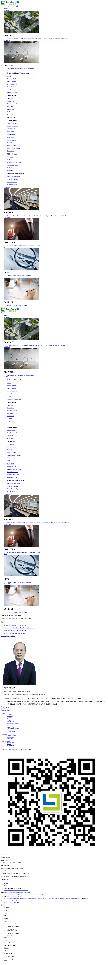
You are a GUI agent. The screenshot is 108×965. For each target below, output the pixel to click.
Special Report (10, 737)
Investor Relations (11, 745)
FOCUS (6, 70)
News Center (4, 734)
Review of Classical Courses (14, 216)
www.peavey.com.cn (83, 898)
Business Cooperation (12, 305)
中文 (17, 6)
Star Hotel (9, 112)
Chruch (9, 89)
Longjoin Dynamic (11, 275)
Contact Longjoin (22, 305)
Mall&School (10, 109)
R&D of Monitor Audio (13, 168)
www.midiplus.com (9, 890)
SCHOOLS (7, 187)
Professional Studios (12, 78)
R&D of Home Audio (12, 165)
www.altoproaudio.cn (59, 898)
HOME (6, 8)
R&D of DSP (10, 157)
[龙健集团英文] (10, 311)
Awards (24, 38)
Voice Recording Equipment (14, 148)
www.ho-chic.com (8, 894)
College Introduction (49, 216)
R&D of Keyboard (11, 159)
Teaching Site (32, 216)
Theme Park (10, 98)
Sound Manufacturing (12, 182)
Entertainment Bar (11, 81)
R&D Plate (32, 68)
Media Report (27, 275)
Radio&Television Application (14, 92)
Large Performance (12, 123)
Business (3, 725)
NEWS (5, 247)
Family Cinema (11, 87)
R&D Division (10, 727)
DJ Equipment (10, 151)
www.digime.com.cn (9, 898)
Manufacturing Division (13, 728)
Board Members (11, 245)
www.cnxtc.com (15, 902)
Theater (9, 76)
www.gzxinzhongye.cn (39, 894)
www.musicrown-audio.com (21, 890)
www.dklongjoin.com (19, 898)
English (6, 883)
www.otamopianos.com (28, 894)
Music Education (11, 128)
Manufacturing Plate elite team (27, 628)
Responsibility (33, 38)
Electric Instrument (11, 140)
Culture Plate (26, 68)
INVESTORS (7, 217)
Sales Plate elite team (20, 630)
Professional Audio (11, 137)
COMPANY (7, 10)
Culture (20, 38)
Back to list (3, 636)
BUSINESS (7, 40)
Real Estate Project (11, 117)
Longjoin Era (51, 38)
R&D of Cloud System (12, 170)
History (28, 38)
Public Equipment (11, 145)
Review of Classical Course (62, 216)
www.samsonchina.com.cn (71, 898)
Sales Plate (20, 68)
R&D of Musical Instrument (14, 162)
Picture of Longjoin (42, 38)
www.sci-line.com (40, 898)
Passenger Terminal (12, 103)
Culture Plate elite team (22, 633)
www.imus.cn (7, 902)
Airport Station (10, 101)
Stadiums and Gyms (12, 84)
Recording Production (12, 126)
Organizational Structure (61, 38)
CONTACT (7, 277)
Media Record (10, 131)
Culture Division (11, 731)
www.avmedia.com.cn (30, 898)
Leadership (15, 38)
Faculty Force (25, 216)
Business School (11, 742)
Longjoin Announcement (21, 245)
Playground (10, 114)
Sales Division (10, 730)
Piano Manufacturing (12, 184)
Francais (6, 884)
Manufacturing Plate (12, 68)
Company (9, 38)
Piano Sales (10, 143)
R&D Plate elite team (21, 625)
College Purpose (40, 216)
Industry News (20, 275)
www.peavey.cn (49, 898)
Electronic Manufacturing (13, 176)
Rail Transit (10, 106)
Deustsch (6, 885)
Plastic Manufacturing (12, 179)
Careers (9, 744)
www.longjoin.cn (17, 894)
